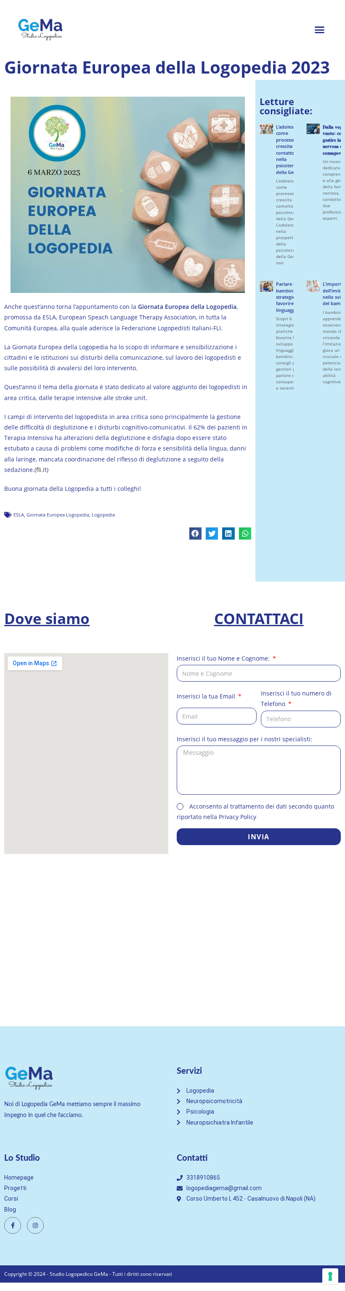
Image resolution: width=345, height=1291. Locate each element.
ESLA (18, 514)
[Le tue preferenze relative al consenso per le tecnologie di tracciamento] (330, 1276)
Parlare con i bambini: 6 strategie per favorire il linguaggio (290, 297)
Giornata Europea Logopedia (58, 514)
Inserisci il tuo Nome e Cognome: (224, 658)
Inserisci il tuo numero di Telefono (296, 698)
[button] (320, 29)
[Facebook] (12, 1225)
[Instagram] (35, 1225)
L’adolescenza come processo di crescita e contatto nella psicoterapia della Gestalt (290, 149)
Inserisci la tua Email (207, 696)
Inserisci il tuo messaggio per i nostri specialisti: (244, 739)
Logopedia (103, 514)
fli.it (41, 470)
